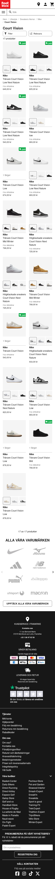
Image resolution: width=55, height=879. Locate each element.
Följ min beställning (12, 725)
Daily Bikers (8, 784)
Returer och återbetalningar (16, 752)
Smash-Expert (36, 791)
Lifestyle (13, 19)
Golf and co (8, 801)
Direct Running (9, 787)
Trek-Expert (34, 808)
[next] (53, 572)
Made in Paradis (10, 815)
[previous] (2, 572)
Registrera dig (27, 854)
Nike (40, 19)
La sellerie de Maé (11, 811)
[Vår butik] (38, 4)
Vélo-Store (34, 818)
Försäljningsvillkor (11, 749)
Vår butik (6, 770)
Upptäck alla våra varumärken (27, 603)
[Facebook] (17, 874)
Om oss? (6, 742)
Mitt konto (7, 718)
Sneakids (33, 798)
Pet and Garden (36, 784)
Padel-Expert (8, 825)
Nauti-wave (8, 818)
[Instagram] (24, 874)
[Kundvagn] (52, 4)
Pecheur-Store (36, 781)
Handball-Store (9, 805)
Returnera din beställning (27, 681)
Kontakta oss (27, 628)
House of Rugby (10, 808)
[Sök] (10, 12)
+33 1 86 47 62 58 (28, 637)
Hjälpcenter (8, 722)
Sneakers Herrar (27, 19)
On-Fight (6, 822)
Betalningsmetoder (11, 759)
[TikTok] (31, 874)
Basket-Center (9, 781)
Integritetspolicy (10, 766)
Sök (14, 12)
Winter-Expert (35, 822)
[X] (37, 874)
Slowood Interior (37, 787)
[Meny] (3, 12)
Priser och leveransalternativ (16, 763)
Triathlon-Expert (37, 811)
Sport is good (35, 801)
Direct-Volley (8, 791)
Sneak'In (33, 794)
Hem (5, 19)
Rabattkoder (8, 732)
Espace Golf (8, 794)
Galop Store (8, 798)
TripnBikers (34, 815)
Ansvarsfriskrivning (11, 756)
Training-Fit (34, 805)
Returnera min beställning (15, 728)
